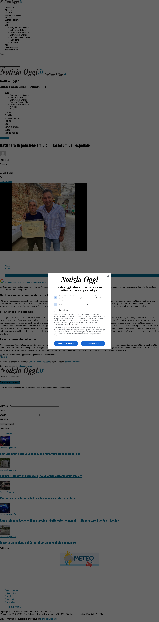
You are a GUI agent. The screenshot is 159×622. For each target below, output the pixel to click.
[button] (79, 310)
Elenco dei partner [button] (75, 324)
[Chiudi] (108, 276)
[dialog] (79, 311)
